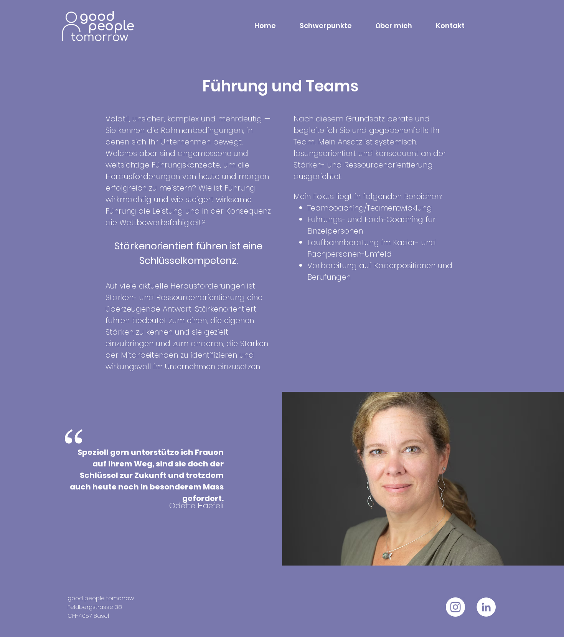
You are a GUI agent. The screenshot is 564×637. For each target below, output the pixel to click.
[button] (320, 25)
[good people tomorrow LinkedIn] (486, 607)
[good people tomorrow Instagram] (455, 607)
